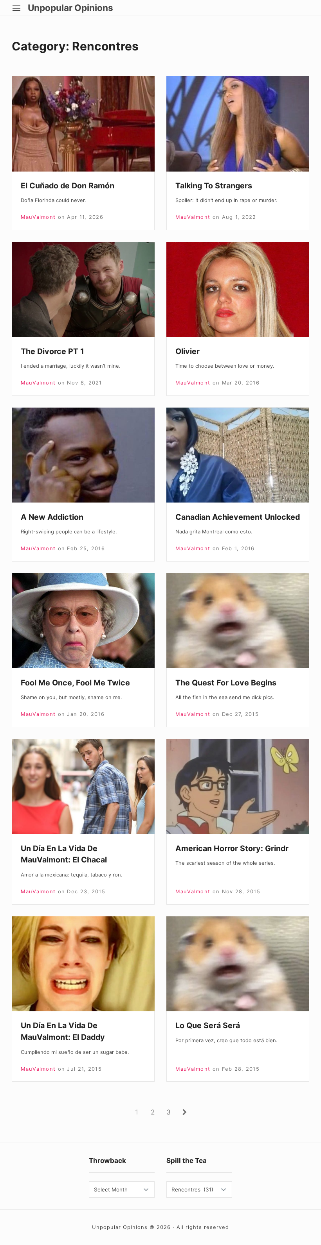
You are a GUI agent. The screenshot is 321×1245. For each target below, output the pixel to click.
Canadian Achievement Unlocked (237, 517)
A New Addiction (52, 517)
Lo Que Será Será (207, 1025)
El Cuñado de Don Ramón (67, 185)
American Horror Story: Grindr (232, 848)
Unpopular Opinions (70, 8)
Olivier (187, 351)
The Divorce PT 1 (52, 351)
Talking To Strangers (213, 185)
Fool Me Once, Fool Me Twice (75, 682)
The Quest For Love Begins (225, 682)
